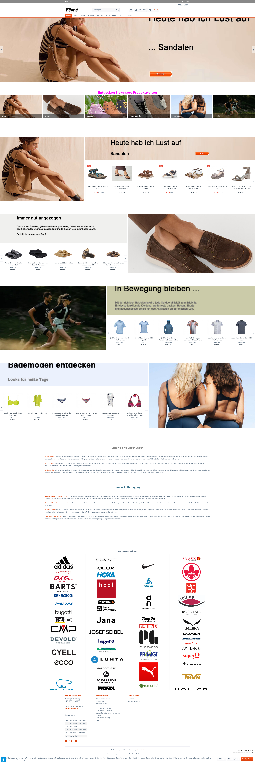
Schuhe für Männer (191, 243)
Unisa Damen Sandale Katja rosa (121, 187)
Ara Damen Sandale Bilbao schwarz (217, 187)
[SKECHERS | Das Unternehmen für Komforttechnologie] (191, 638)
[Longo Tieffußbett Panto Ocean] (113, 254)
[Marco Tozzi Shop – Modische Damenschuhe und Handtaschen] (106, 668)
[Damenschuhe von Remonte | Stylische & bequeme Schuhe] (149, 685)
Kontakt (98, 715)
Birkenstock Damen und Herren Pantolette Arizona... (13, 264)
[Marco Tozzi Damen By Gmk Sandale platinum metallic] (145, 174)
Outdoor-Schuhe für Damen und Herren (58, 503)
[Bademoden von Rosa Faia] (191, 612)
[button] (3, 759)
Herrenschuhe (49, 463)
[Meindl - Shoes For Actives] (106, 689)
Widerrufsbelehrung (103, 718)
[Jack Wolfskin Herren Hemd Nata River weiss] (119, 327)
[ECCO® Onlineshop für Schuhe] (63, 662)
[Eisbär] (63, 687)
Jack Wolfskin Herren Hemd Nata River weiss (119, 339)
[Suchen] (117, 10)
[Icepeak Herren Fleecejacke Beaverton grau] (217, 327)
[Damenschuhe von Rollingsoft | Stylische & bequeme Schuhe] (191, 601)
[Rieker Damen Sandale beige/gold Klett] (241, 174)
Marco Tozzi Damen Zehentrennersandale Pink (169, 187)
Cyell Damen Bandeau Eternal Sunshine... (135, 414)
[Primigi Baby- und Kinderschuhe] (149, 655)
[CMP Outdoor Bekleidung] (63, 629)
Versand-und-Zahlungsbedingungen (108, 713)
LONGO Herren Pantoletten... (88, 263)
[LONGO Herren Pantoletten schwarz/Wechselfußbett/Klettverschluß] (88, 254)
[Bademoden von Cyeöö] (63, 652)
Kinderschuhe (49, 470)
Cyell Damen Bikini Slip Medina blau (110, 414)
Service (186, 1)
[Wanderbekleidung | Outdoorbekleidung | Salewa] (191, 624)
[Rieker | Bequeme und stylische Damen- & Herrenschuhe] (191, 572)
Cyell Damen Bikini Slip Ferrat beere (61, 414)
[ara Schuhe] (63, 579)
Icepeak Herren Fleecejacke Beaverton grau (217, 339)
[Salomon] (191, 633)
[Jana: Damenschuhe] (106, 620)
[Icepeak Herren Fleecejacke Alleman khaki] (168, 327)
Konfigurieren (247, 759)
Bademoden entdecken (202, 395)
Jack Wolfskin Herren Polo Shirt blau (143, 339)
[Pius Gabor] (149, 639)
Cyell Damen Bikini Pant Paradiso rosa (86, 414)
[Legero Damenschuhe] (106, 641)
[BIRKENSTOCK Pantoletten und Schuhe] (63, 596)
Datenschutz (100, 701)
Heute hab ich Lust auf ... (42, 169)
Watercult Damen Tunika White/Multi (12, 414)
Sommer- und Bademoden (53, 516)
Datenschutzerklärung (246, 752)
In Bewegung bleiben (127, 50)
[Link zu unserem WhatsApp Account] (72, 741)
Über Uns (131, 699)
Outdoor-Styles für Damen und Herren (57, 496)
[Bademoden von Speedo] (191, 643)
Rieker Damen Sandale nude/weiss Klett (97, 187)
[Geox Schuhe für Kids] (106, 568)
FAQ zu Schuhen (101, 703)
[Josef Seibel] (106, 632)
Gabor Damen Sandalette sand (193, 186)
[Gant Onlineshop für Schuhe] (106, 560)
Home (69, 1)
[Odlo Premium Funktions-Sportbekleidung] (149, 583)
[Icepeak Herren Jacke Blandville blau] (192, 327)
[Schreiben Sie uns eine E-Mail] (76, 741)
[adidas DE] (63, 562)
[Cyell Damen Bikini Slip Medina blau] (110, 400)
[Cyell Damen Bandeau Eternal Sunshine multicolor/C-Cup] (134, 400)
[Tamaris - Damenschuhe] (191, 663)
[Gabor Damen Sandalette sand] (193, 174)
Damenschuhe (49, 457)
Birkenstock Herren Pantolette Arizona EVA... (63, 264)
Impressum (100, 706)
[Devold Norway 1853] (63, 640)
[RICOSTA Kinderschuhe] (191, 558)
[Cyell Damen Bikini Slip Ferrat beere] (61, 400)
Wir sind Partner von (134, 701)
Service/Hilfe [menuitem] (184, 5)
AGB (97, 720)
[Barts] (63, 588)
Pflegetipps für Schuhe (103, 708)
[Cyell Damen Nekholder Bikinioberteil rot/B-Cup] (37, 400)
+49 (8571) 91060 (72, 701)
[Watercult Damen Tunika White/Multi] (13, 400)
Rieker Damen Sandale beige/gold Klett (241, 187)
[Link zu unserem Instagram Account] (69, 741)
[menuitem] (106, 10)
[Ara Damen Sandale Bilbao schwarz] (217, 174)
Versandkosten (141, 750)
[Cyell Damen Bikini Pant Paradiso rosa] (86, 400)
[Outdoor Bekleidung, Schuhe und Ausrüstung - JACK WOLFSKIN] (106, 608)
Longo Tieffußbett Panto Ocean (113, 263)
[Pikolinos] (149, 626)
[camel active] (63, 620)
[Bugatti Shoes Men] (63, 612)
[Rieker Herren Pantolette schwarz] (38, 254)
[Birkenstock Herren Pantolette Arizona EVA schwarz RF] (63, 254)
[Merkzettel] (131, 10)
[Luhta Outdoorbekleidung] (106, 660)
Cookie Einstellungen (103, 699)
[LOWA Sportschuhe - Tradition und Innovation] (106, 650)
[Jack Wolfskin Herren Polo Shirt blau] (143, 327)
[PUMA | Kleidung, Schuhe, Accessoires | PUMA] (149, 671)
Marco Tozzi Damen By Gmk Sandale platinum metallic (145, 187)
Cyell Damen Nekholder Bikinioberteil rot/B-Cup (37, 414)
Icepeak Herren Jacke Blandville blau (192, 339)
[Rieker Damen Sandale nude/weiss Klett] (97, 174)
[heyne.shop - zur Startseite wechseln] (72, 10)
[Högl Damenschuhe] (106, 589)
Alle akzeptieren (233, 759)
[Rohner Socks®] (191, 588)
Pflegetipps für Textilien (104, 711)
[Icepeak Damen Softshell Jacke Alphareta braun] (241, 327)
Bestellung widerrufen (245, 750)
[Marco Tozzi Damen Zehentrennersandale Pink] (169, 174)
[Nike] (149, 565)
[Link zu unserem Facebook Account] (66, 741)
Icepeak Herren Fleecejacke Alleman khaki (168, 339)
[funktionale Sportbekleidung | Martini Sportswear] (106, 677)
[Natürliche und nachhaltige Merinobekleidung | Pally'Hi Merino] (149, 619)
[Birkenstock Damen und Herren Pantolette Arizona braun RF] (13, 254)
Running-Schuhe (50, 510)
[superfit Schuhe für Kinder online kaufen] (191, 656)
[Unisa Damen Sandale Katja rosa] (121, 174)
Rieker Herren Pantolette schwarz (38, 264)
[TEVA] (191, 676)
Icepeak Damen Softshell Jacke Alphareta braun (241, 339)
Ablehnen (221, 759)
